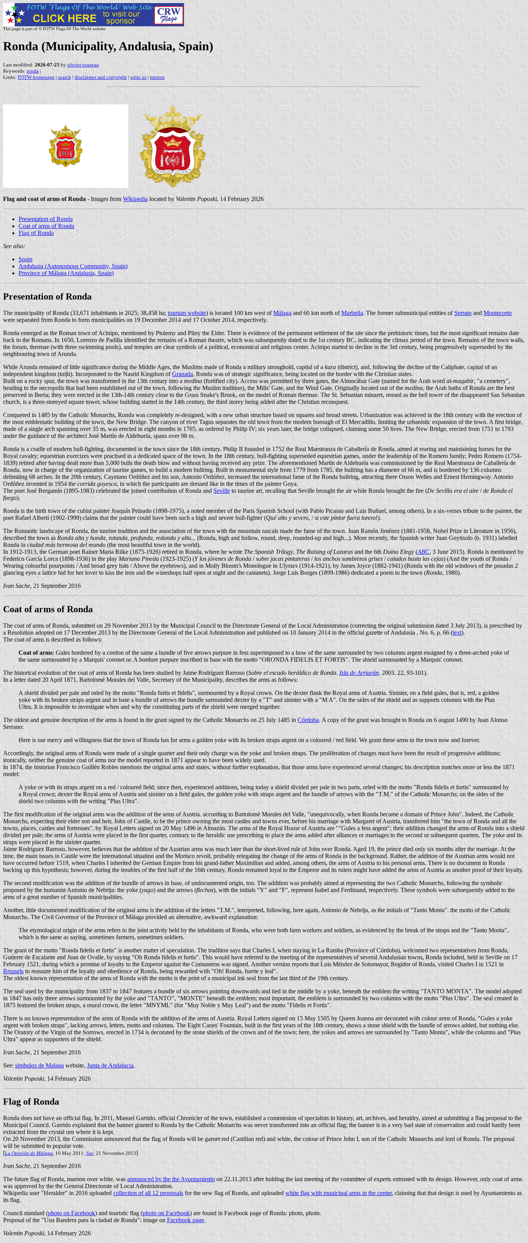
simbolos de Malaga (39, 1065)
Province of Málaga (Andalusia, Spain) (66, 273)
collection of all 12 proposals (148, 1193)
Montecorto (498, 313)
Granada (182, 374)
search (64, 77)
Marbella (352, 313)
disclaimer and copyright (101, 77)
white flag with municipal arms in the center (338, 1193)
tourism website (187, 313)
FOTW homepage (36, 77)
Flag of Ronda (36, 233)
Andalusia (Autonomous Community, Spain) (73, 266)
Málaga (282, 313)
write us (138, 77)
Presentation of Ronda (46, 219)
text (457, 632)
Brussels (13, 971)
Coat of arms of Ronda (46, 226)
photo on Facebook (71, 1213)
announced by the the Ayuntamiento (171, 1179)
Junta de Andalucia (110, 1065)
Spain (25, 259)
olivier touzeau (83, 65)
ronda (33, 71)
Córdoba (308, 720)
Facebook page (185, 1220)
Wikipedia (135, 199)
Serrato (463, 313)
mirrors (157, 77)
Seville (221, 490)
